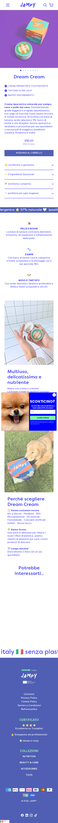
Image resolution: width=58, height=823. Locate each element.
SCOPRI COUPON (43, 418)
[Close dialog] (54, 395)
